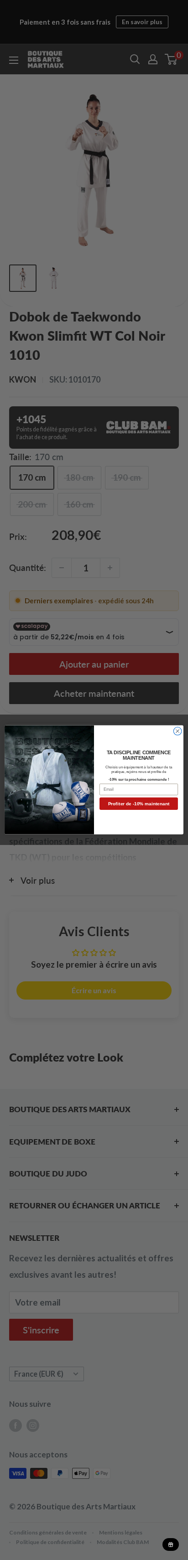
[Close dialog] (177, 731)
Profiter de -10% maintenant (138, 803)
